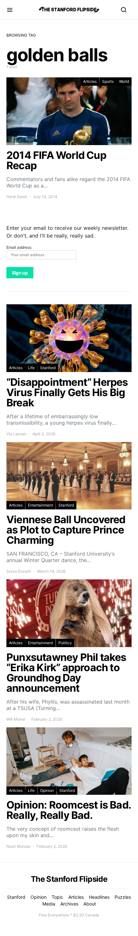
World (124, 81)
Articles (90, 81)
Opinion (47, 790)
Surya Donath (18, 571)
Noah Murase (18, 846)
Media (48, 903)
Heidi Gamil (16, 196)
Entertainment (40, 505)
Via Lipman (16, 433)
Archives (69, 903)
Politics (65, 642)
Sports (108, 81)
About (89, 903)
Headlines (99, 897)
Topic (57, 897)
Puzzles (123, 897)
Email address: (19, 247)
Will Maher (15, 719)
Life (31, 367)
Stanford (48, 367)
